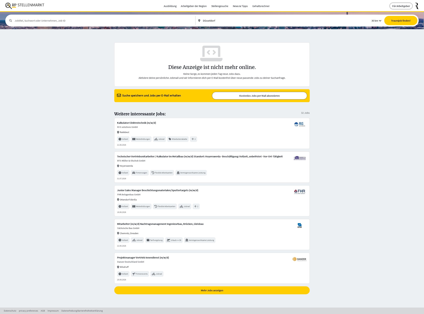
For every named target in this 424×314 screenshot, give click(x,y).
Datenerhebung (69, 310)
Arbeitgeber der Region (194, 6)
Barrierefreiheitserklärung (90, 310)
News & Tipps (240, 6)
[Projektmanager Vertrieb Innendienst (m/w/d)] (212, 268)
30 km (374, 20)
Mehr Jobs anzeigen (212, 290)
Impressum (53, 310)
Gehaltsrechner (261, 6)
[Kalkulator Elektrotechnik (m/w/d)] (212, 133)
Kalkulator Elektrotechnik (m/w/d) (136, 122)
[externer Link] (416, 6)
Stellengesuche (219, 6)
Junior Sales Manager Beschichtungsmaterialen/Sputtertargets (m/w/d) (157, 190)
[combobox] (104, 21)
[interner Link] (24, 6)
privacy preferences (28, 310)
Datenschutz (10, 310)
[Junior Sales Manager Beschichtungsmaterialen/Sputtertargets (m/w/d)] (212, 201)
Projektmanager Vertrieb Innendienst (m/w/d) (143, 257)
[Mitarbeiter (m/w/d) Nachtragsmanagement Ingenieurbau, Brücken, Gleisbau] (212, 234)
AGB (43, 310)
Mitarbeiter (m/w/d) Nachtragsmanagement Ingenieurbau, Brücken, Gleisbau (160, 223)
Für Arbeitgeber (401, 6)
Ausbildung (170, 6)
